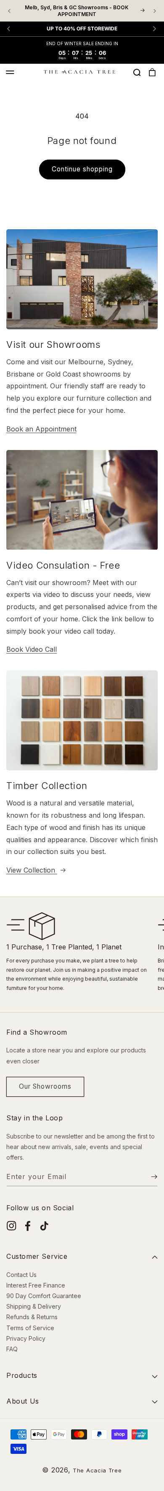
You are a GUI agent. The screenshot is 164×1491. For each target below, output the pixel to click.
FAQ (12, 1349)
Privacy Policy (25, 1338)
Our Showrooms (45, 1086)
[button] (9, 72)
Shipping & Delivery (33, 1306)
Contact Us (21, 1274)
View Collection (31, 870)
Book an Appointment (41, 429)
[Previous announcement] (9, 11)
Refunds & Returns (32, 1316)
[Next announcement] (154, 11)
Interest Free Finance (35, 1285)
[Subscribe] (148, 1177)
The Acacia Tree (97, 1470)
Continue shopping (82, 169)
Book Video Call (31, 649)
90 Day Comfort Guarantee (43, 1295)
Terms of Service (30, 1327)
